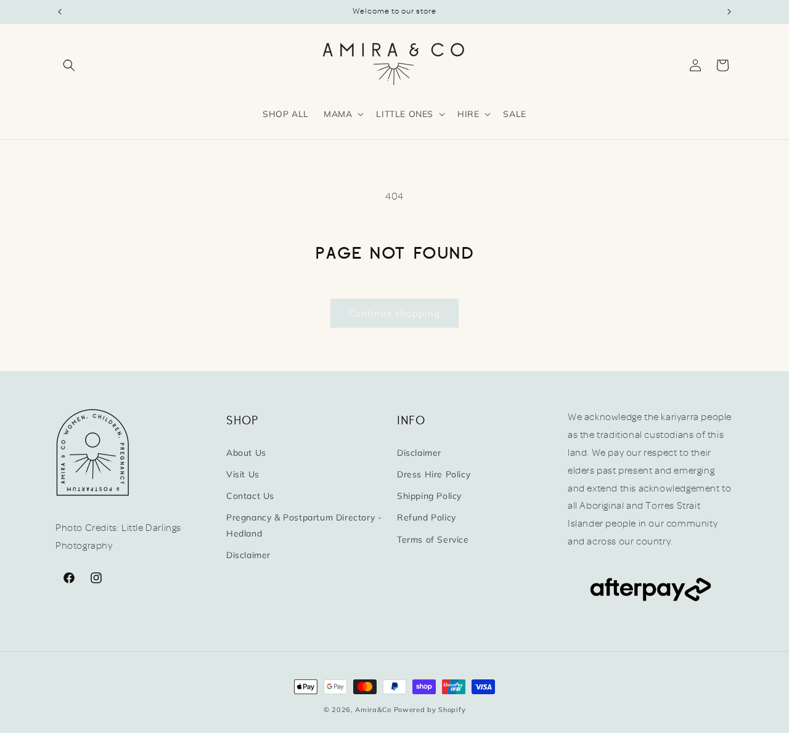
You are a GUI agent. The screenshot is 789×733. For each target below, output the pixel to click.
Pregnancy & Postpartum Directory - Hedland (304, 525)
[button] (69, 65)
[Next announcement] (729, 11)
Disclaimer (248, 554)
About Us (246, 452)
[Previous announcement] (59, 11)
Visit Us (243, 473)
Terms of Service (433, 539)
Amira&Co (373, 709)
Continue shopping (394, 313)
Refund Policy (426, 517)
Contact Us (250, 495)
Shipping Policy (429, 495)
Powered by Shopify (430, 709)
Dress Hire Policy (433, 473)
